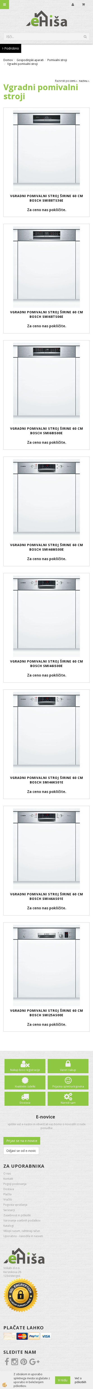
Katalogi (8, 1226)
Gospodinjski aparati (30, 60)
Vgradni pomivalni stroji (22, 64)
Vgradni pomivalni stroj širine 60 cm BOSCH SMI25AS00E (46, 1012)
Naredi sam (68, 1103)
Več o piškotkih (80, 1380)
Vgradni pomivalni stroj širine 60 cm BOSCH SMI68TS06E (46, 314)
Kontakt (8, 1179)
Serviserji (9, 1210)
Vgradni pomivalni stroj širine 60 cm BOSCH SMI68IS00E (46, 430)
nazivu (83, 81)
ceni (72, 81)
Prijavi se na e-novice (21, 1141)
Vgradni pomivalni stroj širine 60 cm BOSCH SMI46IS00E (46, 663)
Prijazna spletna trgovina (68, 1086)
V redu (62, 1380)
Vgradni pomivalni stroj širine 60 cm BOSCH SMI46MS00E (46, 547)
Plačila (7, 1194)
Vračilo (7, 1199)
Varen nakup (68, 1070)
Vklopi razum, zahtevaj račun (21, 1231)
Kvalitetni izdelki (25, 1086)
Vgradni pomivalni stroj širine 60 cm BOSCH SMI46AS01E (46, 896)
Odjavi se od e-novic (21, 1150)
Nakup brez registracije (25, 1070)
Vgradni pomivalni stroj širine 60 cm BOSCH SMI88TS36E (46, 198)
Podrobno (11, 48)
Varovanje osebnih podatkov (21, 1220)
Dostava (25, 1103)
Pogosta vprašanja (15, 1205)
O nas (7, 1173)
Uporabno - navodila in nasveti (23, 1236)
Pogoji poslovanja (14, 1184)
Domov (8, 60)
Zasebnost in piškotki (17, 1215)
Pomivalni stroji (57, 60)
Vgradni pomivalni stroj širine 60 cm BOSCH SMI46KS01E (46, 780)
